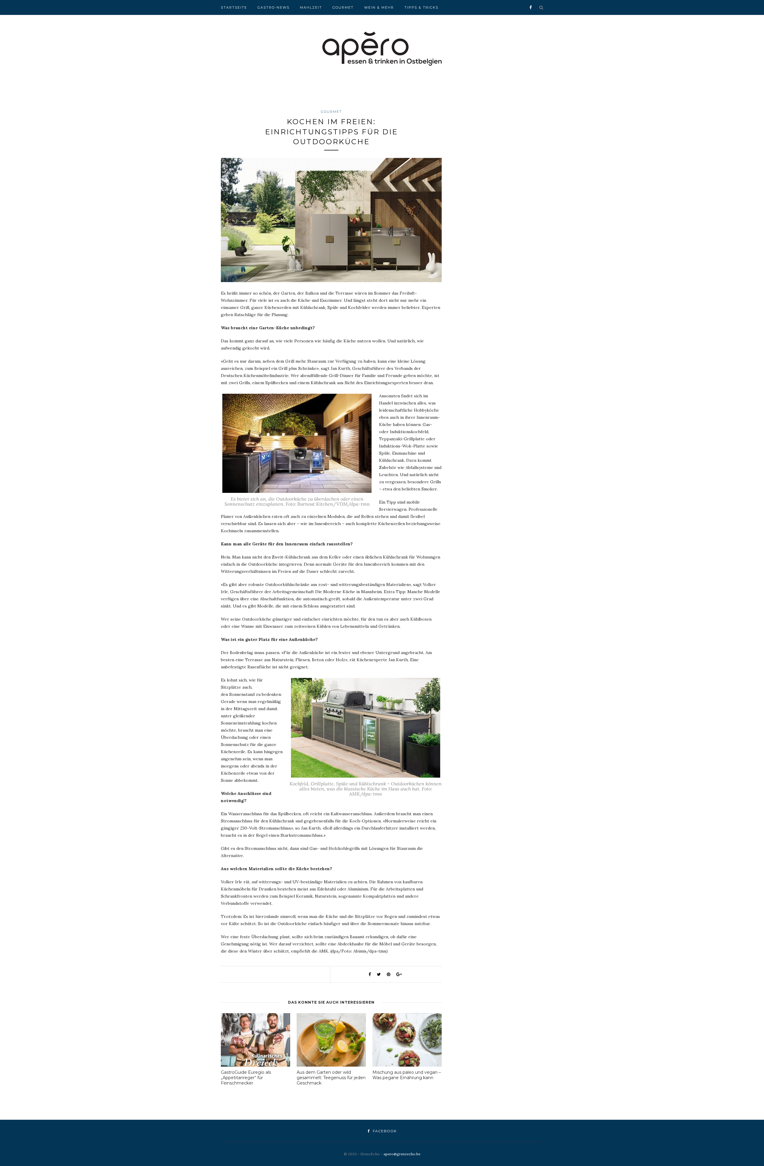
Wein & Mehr (379, 7)
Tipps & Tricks (421, 7)
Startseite (234, 7)
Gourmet (343, 7)
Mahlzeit (311, 7)
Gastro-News (273, 7)
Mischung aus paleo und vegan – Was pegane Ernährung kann (406, 1075)
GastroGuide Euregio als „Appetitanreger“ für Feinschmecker (246, 1078)
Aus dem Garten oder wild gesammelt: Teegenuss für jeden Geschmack (331, 1078)
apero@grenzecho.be (401, 1154)
